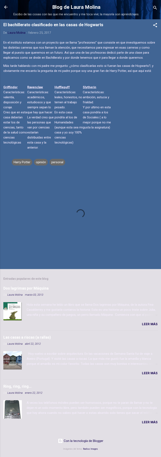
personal (57, 162)
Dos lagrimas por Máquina (26, 288)
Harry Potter (22, 162)
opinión (41, 162)
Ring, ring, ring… (17, 386)
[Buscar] (155, 8)
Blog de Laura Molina (76, 7)
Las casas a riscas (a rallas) (27, 337)
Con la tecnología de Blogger (83, 441)
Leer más (150, 324)
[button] (155, 26)
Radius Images (90, 449)
